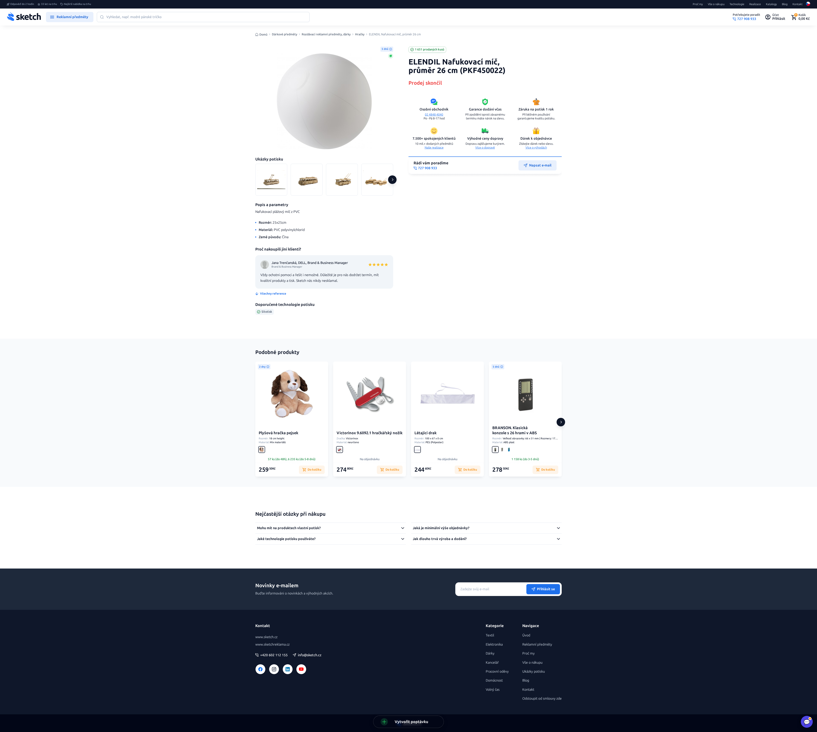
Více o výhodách (536, 147)
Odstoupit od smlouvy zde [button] (542, 698)
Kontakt (798, 4)
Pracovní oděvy (497, 671)
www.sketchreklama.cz (272, 644)
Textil (490, 635)
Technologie (737, 4)
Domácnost (494, 680)
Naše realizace (434, 147)
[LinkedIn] (288, 669)
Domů (263, 34)
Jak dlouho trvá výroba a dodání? (440, 539)
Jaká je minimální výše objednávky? (441, 528)
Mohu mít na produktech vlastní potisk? (289, 528)
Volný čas (493, 690)
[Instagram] (274, 669)
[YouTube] (301, 669)
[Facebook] (260, 669)
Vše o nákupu (716, 4)
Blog (784, 4)
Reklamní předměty (537, 644)
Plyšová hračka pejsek (278, 433)
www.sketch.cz (266, 637)
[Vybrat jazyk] (808, 4)
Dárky (490, 653)
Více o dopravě (485, 147)
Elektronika (494, 644)
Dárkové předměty (284, 34)
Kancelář (492, 662)
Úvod (526, 635)
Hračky (359, 34)
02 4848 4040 (434, 114)
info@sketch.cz (309, 655)
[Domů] (24, 17)
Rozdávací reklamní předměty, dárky (326, 34)
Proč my (698, 4)
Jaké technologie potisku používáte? (286, 539)
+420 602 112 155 (274, 655)
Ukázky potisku (533, 671)
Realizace (755, 4)
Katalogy (771, 4)
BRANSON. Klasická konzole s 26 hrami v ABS (514, 430)
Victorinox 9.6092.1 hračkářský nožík (370, 433)
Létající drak (425, 433)
